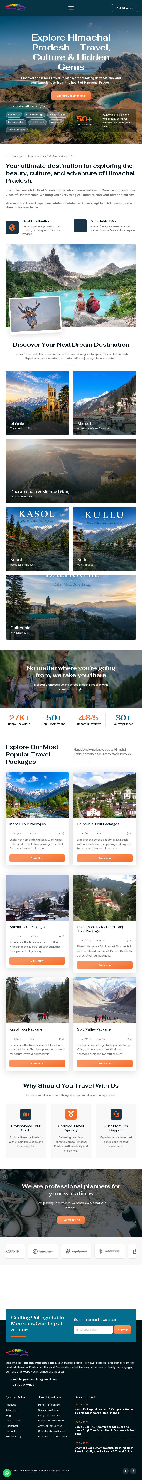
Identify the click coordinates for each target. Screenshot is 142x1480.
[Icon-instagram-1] (133, 1471)
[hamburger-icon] (68, 8)
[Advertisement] (71, 1292)
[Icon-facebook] (126, 1471)
